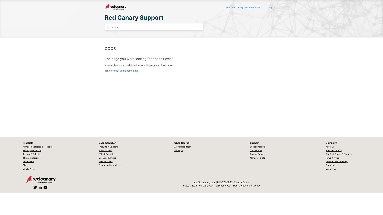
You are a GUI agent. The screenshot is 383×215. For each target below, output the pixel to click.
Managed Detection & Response (38, 147)
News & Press (332, 158)
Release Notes (106, 161)
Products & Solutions (108, 147)
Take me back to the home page (121, 70)
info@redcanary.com (204, 182)
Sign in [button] (272, 7)
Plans (25, 165)
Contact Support (257, 154)
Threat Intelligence (32, 158)
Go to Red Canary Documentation (243, 7)
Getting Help (256, 150)
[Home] (115, 8)
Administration (105, 150)
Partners (330, 165)
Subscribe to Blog (334, 150)
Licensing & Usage (107, 158)
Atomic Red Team (182, 147)
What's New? (29, 169)
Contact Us (331, 169)
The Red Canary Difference (339, 154)
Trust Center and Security (246, 185)
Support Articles (257, 147)
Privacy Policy (241, 182)
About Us (330, 147)
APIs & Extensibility (108, 154)
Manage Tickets (257, 158)
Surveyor (178, 150)
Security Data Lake (32, 150)
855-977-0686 (224, 182)
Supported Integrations (109, 165)
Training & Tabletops (32, 154)
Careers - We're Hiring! (337, 161)
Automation (28, 161)
